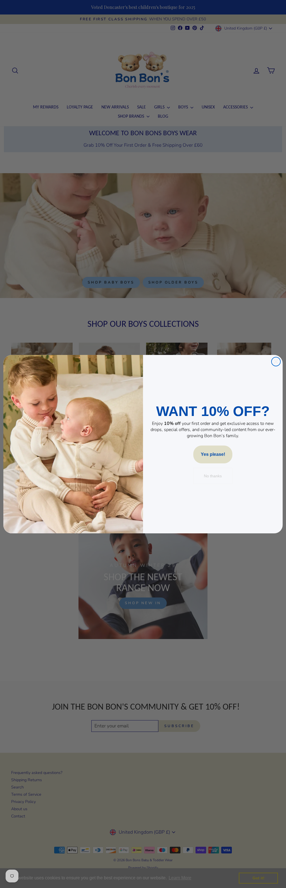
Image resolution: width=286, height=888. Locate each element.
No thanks (213, 476)
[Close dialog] (275, 361)
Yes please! (213, 454)
